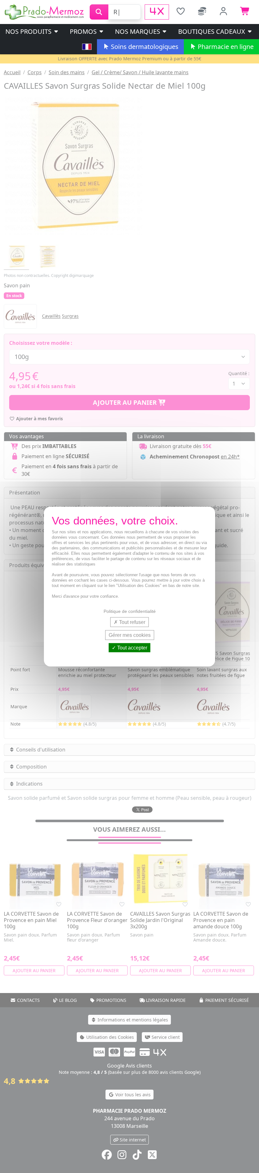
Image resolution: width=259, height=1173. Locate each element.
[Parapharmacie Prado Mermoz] (45, 11)
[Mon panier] (245, 12)
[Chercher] (99, 12)
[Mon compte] (224, 12)
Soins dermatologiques (143, 46)
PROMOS (84, 31)
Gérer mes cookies (130, 634)
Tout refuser (131, 622)
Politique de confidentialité (130, 610)
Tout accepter (131, 647)
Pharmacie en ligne (225, 46)
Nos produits (29, 31)
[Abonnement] (202, 12)
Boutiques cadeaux (212, 31)
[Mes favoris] (180, 12)
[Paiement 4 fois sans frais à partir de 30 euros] (157, 12)
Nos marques (138, 31)
